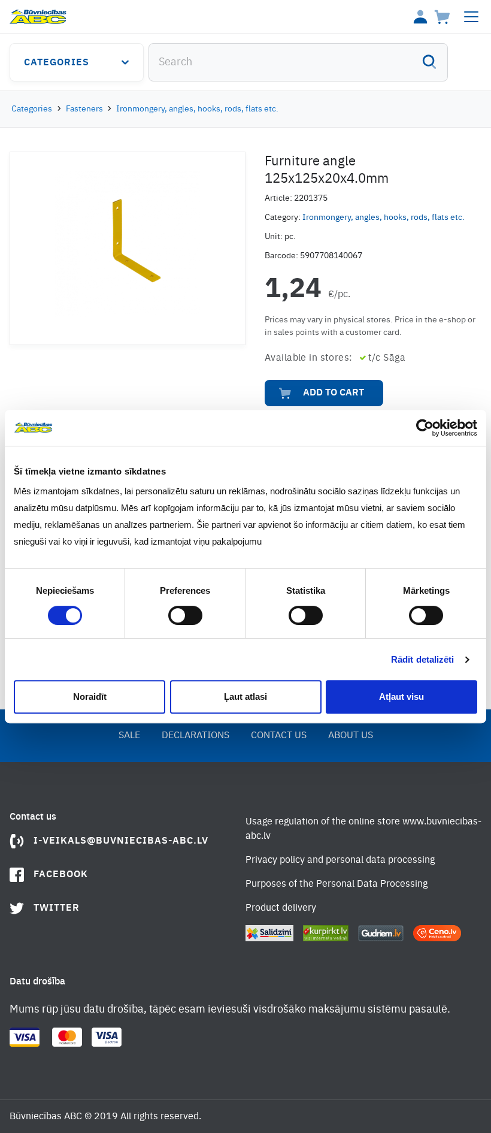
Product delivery (281, 908)
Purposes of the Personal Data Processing (337, 884)
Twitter (57, 908)
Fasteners (84, 109)
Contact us (279, 736)
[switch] (185, 615)
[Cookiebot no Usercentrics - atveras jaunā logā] (424, 428)
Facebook (61, 875)
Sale (129, 736)
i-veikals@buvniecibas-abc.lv (121, 841)
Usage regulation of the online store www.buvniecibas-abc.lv (363, 829)
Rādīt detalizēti (422, 659)
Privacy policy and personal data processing (340, 860)
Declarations (195, 736)
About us (350, 736)
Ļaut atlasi (245, 696)
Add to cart (333, 393)
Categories (56, 63)
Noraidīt (90, 696)
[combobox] (298, 62)
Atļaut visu (401, 696)
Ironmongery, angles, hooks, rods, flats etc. (197, 109)
